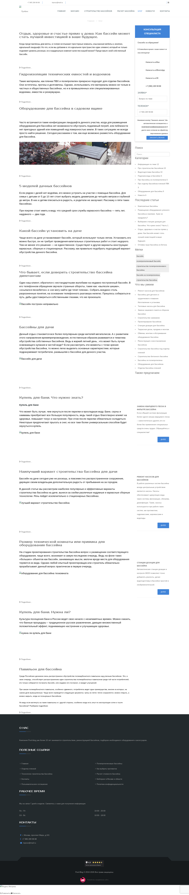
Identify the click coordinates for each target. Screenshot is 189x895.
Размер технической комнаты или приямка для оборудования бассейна (62, 543)
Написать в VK (152, 78)
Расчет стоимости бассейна (108, 774)
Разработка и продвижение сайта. (98, 879)
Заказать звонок (157, 138)
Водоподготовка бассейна (150, 172)
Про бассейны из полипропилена (153, 180)
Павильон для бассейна (40, 669)
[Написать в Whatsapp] (5, 890)
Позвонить (5, 893)
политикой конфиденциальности (154, 127)
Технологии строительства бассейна (36, 774)
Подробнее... (26, 68)
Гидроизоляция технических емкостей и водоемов (64, 74)
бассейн (140, 256)
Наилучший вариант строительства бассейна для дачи (68, 472)
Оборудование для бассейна (151, 191)
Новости (150, 11)
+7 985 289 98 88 (33, 2)
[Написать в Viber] (9, 890)
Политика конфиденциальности (110, 784)
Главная (61, 11)
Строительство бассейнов (98, 11)
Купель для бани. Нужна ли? (44, 612)
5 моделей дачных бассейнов (45, 186)
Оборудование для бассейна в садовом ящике (60, 108)
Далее (163, 439)
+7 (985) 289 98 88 (153, 86)
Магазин (75, 11)
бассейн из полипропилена (148, 275)
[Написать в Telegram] (17, 890)
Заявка (142, 92)
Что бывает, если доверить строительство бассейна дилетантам (65, 274)
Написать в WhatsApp (155, 70)
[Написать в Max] (1, 890)
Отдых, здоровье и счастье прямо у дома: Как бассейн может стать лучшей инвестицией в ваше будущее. (74, 35)
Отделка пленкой (28, 769)
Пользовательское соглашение (34, 784)
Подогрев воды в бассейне (150, 176)
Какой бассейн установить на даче (50, 231)
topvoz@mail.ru (57, 2)
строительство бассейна (147, 280)
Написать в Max (153, 62)
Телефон (143, 106)
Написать (16, 893)
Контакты (165, 11)
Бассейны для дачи (36, 327)
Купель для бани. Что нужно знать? (51, 398)
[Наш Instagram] (13, 890)
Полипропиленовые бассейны (109, 764)
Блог (140, 11)
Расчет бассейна (125, 11)
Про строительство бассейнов (152, 168)
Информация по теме (148, 164)
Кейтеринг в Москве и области (109, 779)
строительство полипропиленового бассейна (151, 268)
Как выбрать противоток (107, 769)
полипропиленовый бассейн (149, 261)
